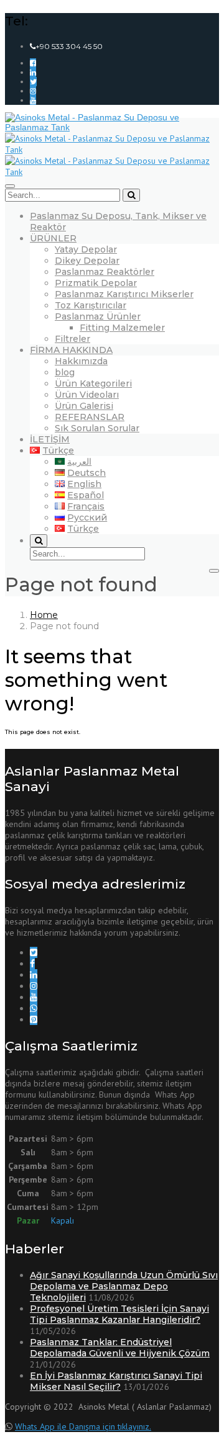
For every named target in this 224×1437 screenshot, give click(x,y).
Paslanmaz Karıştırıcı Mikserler (124, 294)
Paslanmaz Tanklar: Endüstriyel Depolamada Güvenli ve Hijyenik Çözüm (120, 1347)
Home (44, 614)
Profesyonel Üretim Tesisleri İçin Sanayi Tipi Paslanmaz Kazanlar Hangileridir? (119, 1314)
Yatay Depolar (86, 249)
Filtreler (72, 338)
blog (65, 372)
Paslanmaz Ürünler (98, 316)
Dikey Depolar (87, 260)
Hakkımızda (81, 361)
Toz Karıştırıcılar (90, 305)
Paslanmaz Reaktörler (104, 271)
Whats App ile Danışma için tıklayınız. (83, 1426)
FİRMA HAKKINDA (71, 350)
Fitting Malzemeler (122, 327)
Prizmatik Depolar (96, 283)
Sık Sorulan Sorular (97, 428)
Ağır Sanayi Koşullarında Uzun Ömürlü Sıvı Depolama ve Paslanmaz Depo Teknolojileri (124, 1286)
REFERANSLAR (89, 417)
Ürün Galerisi (84, 405)
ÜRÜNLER (53, 238)
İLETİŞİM (50, 439)
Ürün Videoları (87, 394)
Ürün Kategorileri (93, 383)
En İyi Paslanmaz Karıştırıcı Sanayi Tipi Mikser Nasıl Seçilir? (116, 1381)
